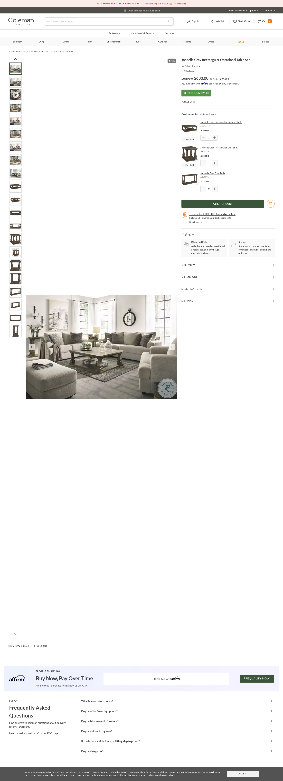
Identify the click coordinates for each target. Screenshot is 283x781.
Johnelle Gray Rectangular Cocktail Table (221, 122)
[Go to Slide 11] (15, 200)
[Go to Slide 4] (15, 108)
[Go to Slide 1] (15, 68)
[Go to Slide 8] (15, 160)
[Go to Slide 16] (15, 265)
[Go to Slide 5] (15, 121)
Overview (188, 265)
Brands (265, 42)
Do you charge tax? (92, 751)
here (172, 775)
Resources (169, 33)
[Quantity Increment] (214, 137)
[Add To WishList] (271, 204)
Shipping (187, 301)
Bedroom (17, 42)
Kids (138, 42)
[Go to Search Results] (169, 21)
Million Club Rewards (142, 33)
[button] (193, 21)
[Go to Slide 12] (15, 213)
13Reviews (188, 71)
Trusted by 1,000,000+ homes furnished (212, 213)
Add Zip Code (188, 101)
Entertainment (114, 42)
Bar (90, 42)
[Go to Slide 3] (15, 95)
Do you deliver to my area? (96, 731)
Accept (243, 774)
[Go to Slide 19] (15, 305)
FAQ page (52, 733)
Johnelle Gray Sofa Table (212, 173)
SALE (241, 42)
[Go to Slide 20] (15, 318)
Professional (114, 33)
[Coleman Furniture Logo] (21, 24)
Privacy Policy (132, 775)
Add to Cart (223, 203)
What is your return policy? (97, 701)
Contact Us (269, 10)
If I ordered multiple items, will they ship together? (110, 741)
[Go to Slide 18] (15, 292)
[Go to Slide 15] (15, 252)
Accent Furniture (17, 51)
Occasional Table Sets (39, 51)
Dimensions (189, 277)
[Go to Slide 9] (15, 173)
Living (41, 42)
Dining (66, 42)
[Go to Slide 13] (15, 226)
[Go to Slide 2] (15, 82)
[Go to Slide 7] (15, 147)
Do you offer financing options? (99, 711)
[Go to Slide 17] (15, 278)
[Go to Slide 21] (15, 331)
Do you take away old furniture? (100, 721)
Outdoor (162, 42)
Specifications (191, 289)
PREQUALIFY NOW (257, 678)
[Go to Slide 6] (15, 134)
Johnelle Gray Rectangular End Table (218, 147)
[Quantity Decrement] (203, 137)
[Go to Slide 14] (15, 239)
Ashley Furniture (193, 65)
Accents (187, 42)
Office (211, 42)
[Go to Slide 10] (15, 187)
